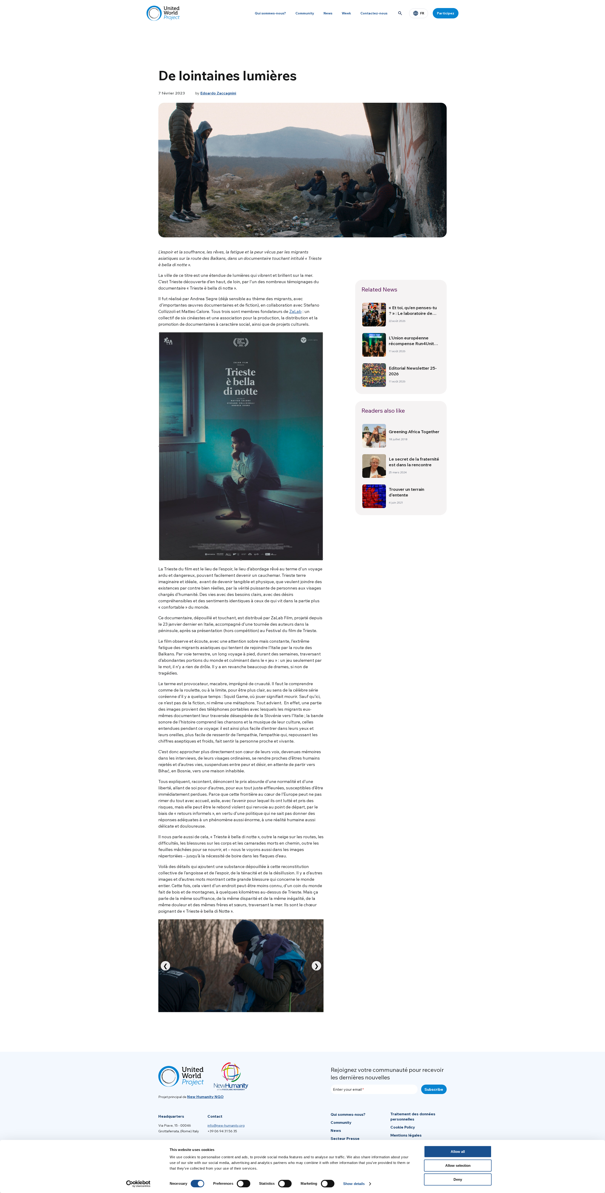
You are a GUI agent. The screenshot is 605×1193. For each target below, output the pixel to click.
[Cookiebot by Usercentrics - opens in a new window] (138, 1183)
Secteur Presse (345, 1138)
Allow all (458, 1152)
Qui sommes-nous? (270, 13)
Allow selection (458, 1165)
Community (304, 13)
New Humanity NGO (205, 1096)
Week (346, 13)
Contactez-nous (373, 13)
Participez (445, 13)
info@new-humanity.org (226, 1125)
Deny (458, 1179)
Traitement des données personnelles (412, 1116)
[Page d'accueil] (163, 13)
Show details (354, 1184)
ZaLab (295, 311)
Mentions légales (406, 1135)
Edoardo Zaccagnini (218, 93)
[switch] (243, 1183)
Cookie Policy (402, 1127)
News (328, 13)
